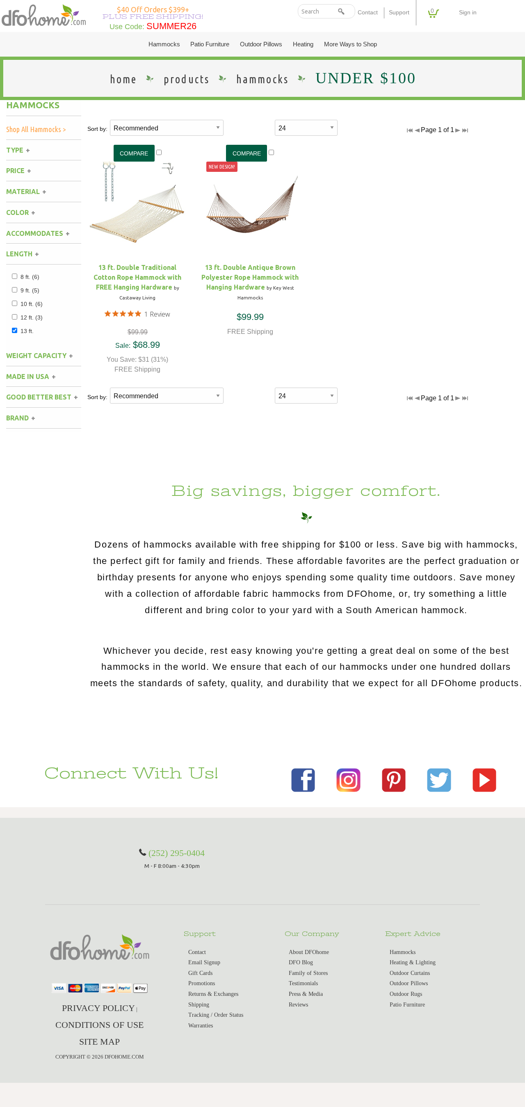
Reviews (298, 1005)
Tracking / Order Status (215, 1015)
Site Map (99, 1041)
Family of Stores (308, 973)
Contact (368, 12)
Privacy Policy (98, 1008)
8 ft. (30, 277)
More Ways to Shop (350, 44)
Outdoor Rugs (406, 994)
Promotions (201, 983)
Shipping (198, 1005)
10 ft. (32, 304)
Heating (303, 44)
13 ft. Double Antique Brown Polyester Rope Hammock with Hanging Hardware (250, 277)
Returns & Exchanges (213, 994)
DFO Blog (301, 962)
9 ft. (30, 290)
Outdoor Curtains (410, 973)
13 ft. (27, 331)
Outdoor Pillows (261, 44)
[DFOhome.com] (43, 14)
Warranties (200, 1026)
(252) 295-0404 (176, 853)
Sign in (468, 12)
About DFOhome (309, 952)
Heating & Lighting (413, 962)
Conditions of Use (99, 1025)
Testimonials (303, 983)
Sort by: (97, 129)
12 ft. (32, 317)
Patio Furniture (209, 44)
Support (399, 12)
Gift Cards (200, 973)
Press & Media (306, 994)
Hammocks (164, 44)
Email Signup (204, 962)
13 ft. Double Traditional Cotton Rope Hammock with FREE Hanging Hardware (137, 277)
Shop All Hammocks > (36, 129)
